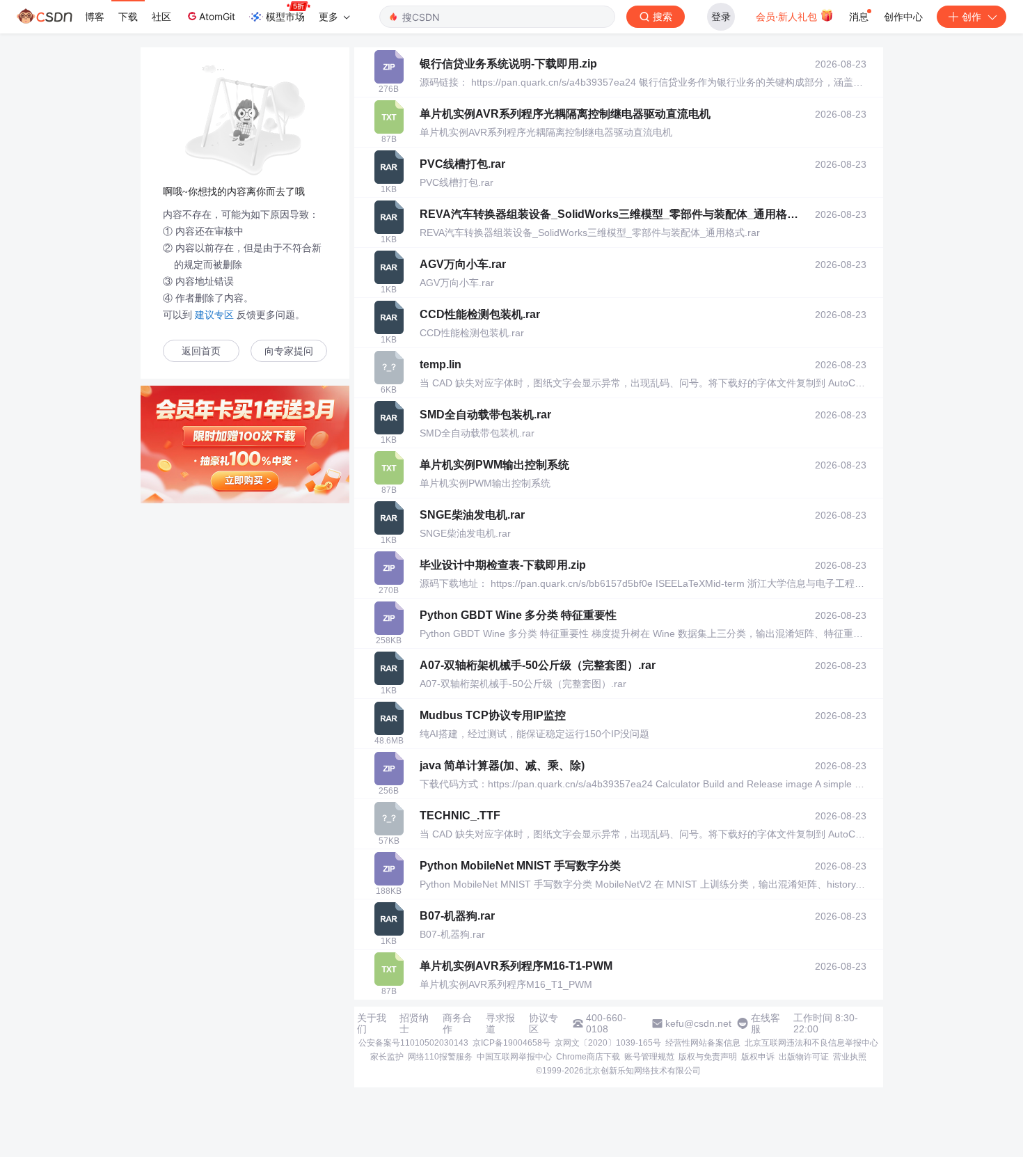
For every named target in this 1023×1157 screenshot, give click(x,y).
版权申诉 (758, 1057)
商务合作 (457, 1023)
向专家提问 (288, 351)
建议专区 (214, 314)
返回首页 (201, 351)
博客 (94, 16)
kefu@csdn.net (698, 1023)
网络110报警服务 (440, 1057)
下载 (128, 16)
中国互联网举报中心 (514, 1057)
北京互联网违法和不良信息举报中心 (811, 1043)
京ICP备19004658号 (511, 1043)
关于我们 (371, 1023)
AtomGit (217, 16)
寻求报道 (500, 1023)
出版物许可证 (804, 1057)
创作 (971, 16)
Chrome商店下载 (588, 1057)
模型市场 (285, 16)
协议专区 (543, 1023)
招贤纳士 (414, 1023)
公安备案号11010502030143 (413, 1043)
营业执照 (849, 1057)
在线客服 (765, 1023)
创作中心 (903, 16)
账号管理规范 (649, 1057)
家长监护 (387, 1057)
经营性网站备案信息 (702, 1043)
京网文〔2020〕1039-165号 (608, 1043)
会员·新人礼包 (788, 16)
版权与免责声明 (708, 1057)
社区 (161, 16)
